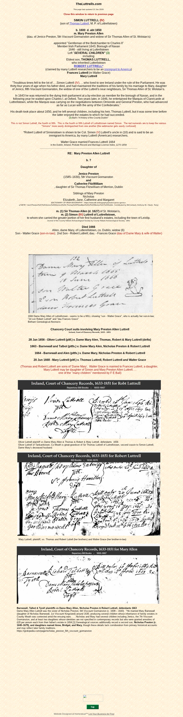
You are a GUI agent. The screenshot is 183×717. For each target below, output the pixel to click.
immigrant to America (117, 69)
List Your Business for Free (101, 714)
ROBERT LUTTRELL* (88, 66)
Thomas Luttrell (79, 23)
